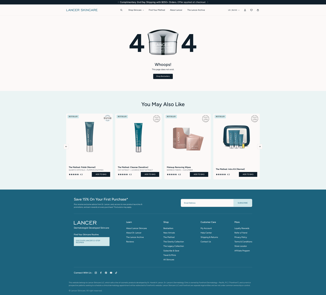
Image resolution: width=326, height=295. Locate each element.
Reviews (130, 241)
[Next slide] (259, 146)
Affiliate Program (242, 250)
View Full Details (89, 176)
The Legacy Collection (173, 246)
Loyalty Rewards (241, 228)
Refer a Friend (240, 233)
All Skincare (168, 259)
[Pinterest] (106, 272)
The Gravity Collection (173, 241)
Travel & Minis (169, 255)
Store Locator (240, 246)
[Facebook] (101, 272)
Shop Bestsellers (163, 76)
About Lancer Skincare (136, 228)
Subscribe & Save (171, 250)
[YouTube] (111, 272)
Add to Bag (101, 174)
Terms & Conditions (243, 241)
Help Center (206, 233)
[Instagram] (95, 272)
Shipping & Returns (209, 237)
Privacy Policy (240, 237)
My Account (206, 228)
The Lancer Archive (135, 237)
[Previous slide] (66, 146)
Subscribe (243, 203)
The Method (168, 237)
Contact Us (206, 241)
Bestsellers (168, 228)
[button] (118, 2)
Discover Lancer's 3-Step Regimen (88, 242)
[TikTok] (116, 272)
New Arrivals (169, 233)
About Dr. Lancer (133, 233)
